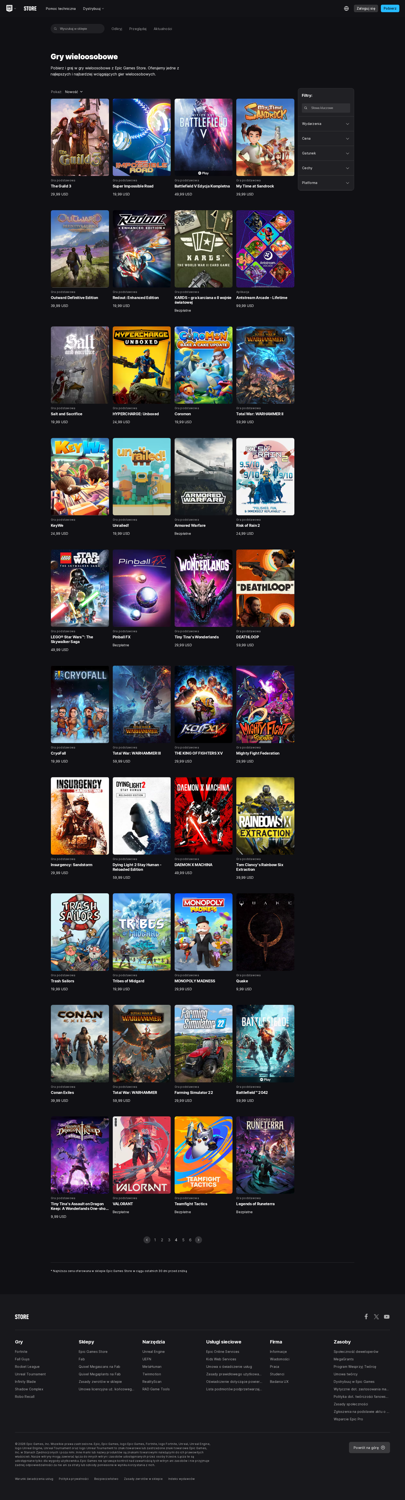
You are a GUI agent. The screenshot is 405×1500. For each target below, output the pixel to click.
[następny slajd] (198, 1239)
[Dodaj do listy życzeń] (104, 104)
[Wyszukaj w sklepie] (55, 28)
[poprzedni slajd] (146, 1239)
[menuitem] (117, 29)
